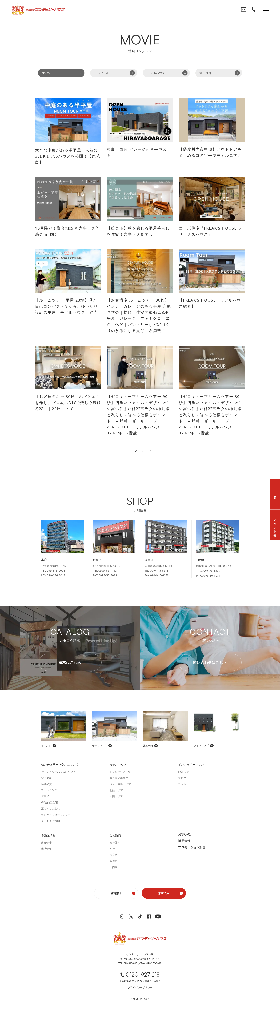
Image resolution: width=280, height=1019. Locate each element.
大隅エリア (116, 796)
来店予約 (164, 893)
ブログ (182, 778)
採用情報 (184, 840)
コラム (182, 784)
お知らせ (183, 771)
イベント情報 (275, 525)
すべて (46, 73)
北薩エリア (116, 790)
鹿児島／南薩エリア (122, 778)
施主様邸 (205, 73)
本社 (112, 848)
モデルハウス (156, 73)
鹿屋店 (114, 861)
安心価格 (46, 778)
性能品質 (46, 784)
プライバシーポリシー (140, 987)
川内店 (114, 867)
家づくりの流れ (50, 808)
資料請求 (116, 893)
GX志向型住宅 (49, 802)
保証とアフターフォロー (55, 815)
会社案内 (115, 842)
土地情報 (46, 848)
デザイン (46, 796)
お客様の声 (185, 834)
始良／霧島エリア (120, 784)
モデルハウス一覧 (120, 771)
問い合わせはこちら (210, 662)
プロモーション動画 (192, 847)
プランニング (49, 790)
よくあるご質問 (50, 821)
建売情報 (46, 842)
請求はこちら (70, 662)
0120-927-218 (143, 974)
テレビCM (101, 73)
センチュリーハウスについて (58, 771)
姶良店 (114, 855)
